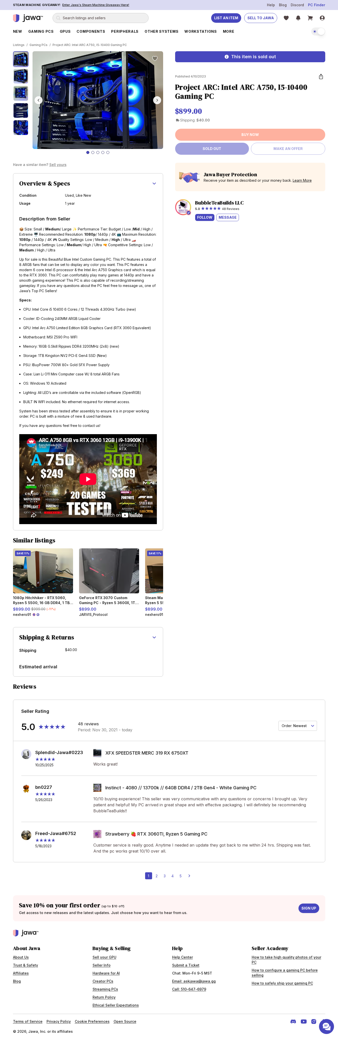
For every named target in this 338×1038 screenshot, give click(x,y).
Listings (19, 45)
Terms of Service (28, 1021)
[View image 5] (21, 127)
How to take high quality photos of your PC (286, 959)
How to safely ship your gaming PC (282, 983)
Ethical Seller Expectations (116, 1005)
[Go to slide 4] (102, 152)
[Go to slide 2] (92, 152)
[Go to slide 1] (87, 152)
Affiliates (21, 973)
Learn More (302, 180)
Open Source (125, 1021)
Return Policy (104, 997)
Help (271, 5)
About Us (21, 957)
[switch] (318, 31)
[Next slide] (157, 100)
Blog (283, 5)
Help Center (182, 957)
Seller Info (102, 965)
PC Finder (316, 5)
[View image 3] (21, 93)
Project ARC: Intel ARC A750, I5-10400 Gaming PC (90, 45)
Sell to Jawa (260, 18)
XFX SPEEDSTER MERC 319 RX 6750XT (146, 753)
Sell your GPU (104, 957)
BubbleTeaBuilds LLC (219, 202)
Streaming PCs (105, 989)
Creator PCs (103, 981)
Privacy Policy (59, 1021)
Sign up (308, 908)
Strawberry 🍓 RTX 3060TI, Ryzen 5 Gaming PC (156, 834)
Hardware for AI (106, 973)
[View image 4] (21, 110)
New (17, 31)
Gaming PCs (39, 45)
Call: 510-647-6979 (189, 989)
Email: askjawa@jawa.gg (194, 981)
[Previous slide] (39, 100)
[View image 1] (21, 59)
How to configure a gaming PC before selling (285, 972)
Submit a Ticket (185, 965)
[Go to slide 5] (107, 152)
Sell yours (58, 164)
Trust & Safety (25, 965)
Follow (204, 217)
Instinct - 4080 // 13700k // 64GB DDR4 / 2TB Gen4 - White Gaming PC (180, 787)
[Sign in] (322, 18)
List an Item (226, 18)
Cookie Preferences (92, 1021)
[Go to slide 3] (97, 152)
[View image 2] (21, 76)
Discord (297, 5)
